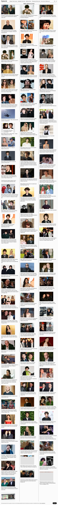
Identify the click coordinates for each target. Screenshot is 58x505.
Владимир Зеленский (36, 1)
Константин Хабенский (45, 1)
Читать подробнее (42, 503)
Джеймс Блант (28, 1)
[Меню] (56, 1)
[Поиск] (54, 1)
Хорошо (54, 503)
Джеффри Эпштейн (21, 1)
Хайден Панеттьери (13, 1)
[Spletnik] (4, 1)
